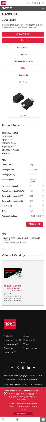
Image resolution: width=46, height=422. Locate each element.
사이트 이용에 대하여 (11, 375)
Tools (22, 54)
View (24, 116)
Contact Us (23, 75)
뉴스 (28, 3)
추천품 (9, 136)
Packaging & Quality (22, 61)
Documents (22, 47)
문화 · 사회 (10, 353)
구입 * (23, 40)
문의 (43, 3)
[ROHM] (4, 3)
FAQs (23, 68)
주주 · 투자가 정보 (12, 340)
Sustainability (11, 344)
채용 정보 (35, 3)
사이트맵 (23, 376)
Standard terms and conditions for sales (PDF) (22, 379)
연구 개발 (9, 348)
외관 (20, 82)
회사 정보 (9, 336)
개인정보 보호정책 (36, 375)
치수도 (25, 82)
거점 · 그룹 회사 (31, 348)
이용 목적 (24, 375)
